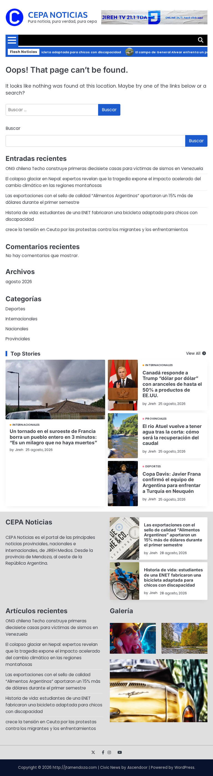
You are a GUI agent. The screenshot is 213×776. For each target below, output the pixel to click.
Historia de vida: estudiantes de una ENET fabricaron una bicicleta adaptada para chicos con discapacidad (173, 577)
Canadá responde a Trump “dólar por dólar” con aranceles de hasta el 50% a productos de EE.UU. (172, 384)
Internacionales (21, 319)
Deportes (15, 309)
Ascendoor (137, 767)
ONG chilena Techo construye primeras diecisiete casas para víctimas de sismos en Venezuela (104, 168)
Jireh (19, 449)
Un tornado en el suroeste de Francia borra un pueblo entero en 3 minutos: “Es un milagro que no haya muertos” (53, 436)
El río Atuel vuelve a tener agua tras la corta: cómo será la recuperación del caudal (172, 434)
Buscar (13, 128)
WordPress (184, 767)
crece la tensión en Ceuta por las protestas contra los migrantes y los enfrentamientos (97, 229)
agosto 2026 (19, 282)
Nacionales (17, 329)
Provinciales (18, 339)
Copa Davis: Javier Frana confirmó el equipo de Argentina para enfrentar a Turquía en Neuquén (172, 482)
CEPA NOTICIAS (58, 14)
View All (193, 353)
